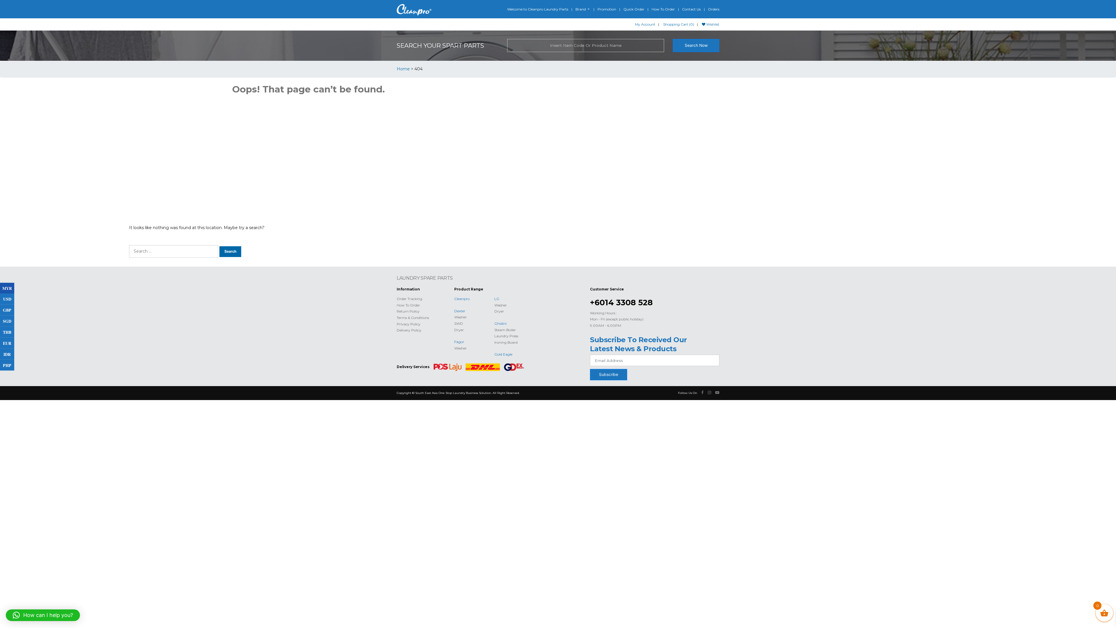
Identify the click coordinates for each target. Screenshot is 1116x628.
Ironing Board (506, 342)
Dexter (459, 311)
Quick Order (633, 9)
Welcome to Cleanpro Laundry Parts (537, 9)
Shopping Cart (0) (678, 24)
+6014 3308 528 (621, 302)
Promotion (607, 9)
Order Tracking (409, 299)
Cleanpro (462, 299)
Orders (713, 9)
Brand (581, 9)
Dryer (459, 330)
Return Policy (408, 311)
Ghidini (500, 323)
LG (496, 299)
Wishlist (712, 24)
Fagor (459, 342)
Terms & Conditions (413, 317)
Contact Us (691, 9)
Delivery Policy (409, 330)
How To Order (663, 9)
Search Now (696, 45)
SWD (458, 323)
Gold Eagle (503, 354)
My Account (645, 24)
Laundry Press (506, 336)
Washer (460, 317)
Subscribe (608, 374)
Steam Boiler (505, 330)
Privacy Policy (409, 324)
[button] (43, 615)
